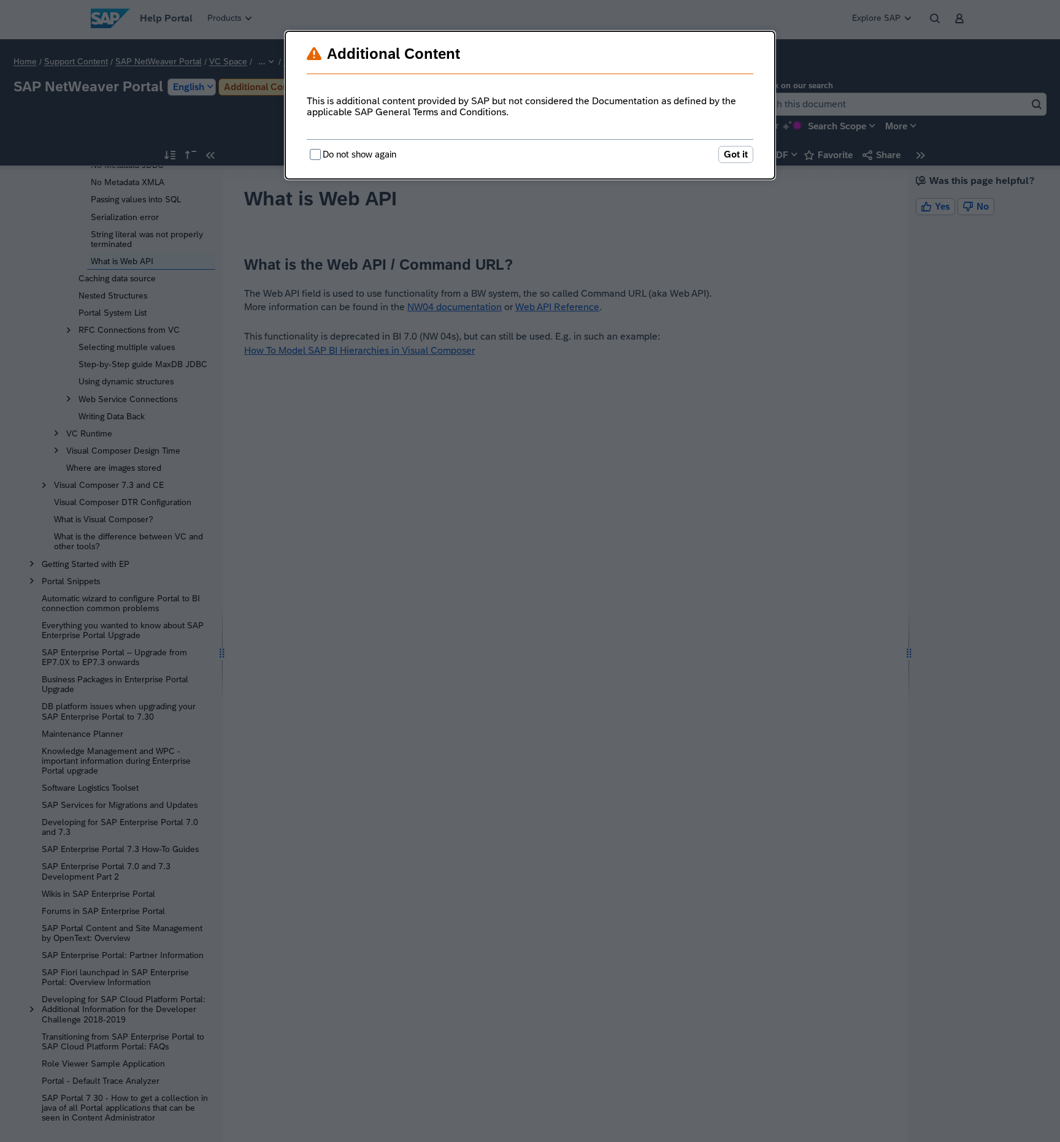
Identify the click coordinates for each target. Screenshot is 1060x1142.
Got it (736, 154)
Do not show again (359, 154)
